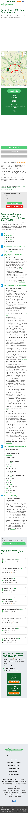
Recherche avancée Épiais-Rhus (15, 544)
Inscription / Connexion (14, 762)
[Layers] (24, 53)
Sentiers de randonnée (8, 16)
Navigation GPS (14, 152)
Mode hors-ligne (14, 156)
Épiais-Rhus (4, 17)
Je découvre (14, 203)
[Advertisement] (14, 35)
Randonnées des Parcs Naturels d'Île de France (13, 186)
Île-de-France (18, 16)
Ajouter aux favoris (14, 147)
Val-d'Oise (24, 16)
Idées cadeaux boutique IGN (14, 206)
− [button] (2, 55)
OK (24, 811)
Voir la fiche (14, 91)
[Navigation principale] (26, 5)
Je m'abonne (14, 681)
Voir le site (9, 239)
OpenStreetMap (19, 85)
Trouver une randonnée (14, 756)
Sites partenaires (14, 771)
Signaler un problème (6, 189)
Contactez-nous (14, 774)
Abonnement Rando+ (14, 765)
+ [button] (2, 53)
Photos (8, 529)
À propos (11, 1)
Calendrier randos (14, 768)
